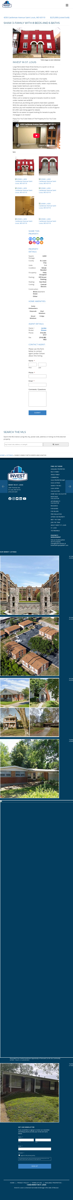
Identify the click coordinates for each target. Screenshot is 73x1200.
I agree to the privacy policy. (27, 1155)
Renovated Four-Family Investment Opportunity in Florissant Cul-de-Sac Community (35, 1058)
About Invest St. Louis (58, 525)
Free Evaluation (56, 514)
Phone (32, 373)
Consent (21, 1153)
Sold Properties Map (58, 480)
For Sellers (55, 511)
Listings (9, 455)
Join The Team (55, 522)
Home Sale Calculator (58, 494)
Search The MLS (56, 486)
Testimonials (55, 531)
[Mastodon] (38, 242)
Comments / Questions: (37, 389)
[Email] (38, 238)
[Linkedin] (41, 238)
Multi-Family (55, 472)
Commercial (55, 477)
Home (2, 455)
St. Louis (54, 528)
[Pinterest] (30, 242)
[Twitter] (34, 238)
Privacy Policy (23, 1183)
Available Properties (58, 469)
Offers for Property (58, 517)
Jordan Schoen (43, 329)
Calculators (55, 491)
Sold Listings (55, 483)
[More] (41, 242)
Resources (54, 506)
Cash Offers (55, 488)
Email (31, 381)
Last (39, 367)
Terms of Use (37, 1183)
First (30, 367)
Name (32, 361)
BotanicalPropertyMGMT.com (59, 545)
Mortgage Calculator (55, 497)
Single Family (55, 474)
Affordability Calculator (55, 502)
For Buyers (54, 508)
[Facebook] (30, 238)
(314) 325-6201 (13, 492)
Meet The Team (56, 519)
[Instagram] (34, 242)
